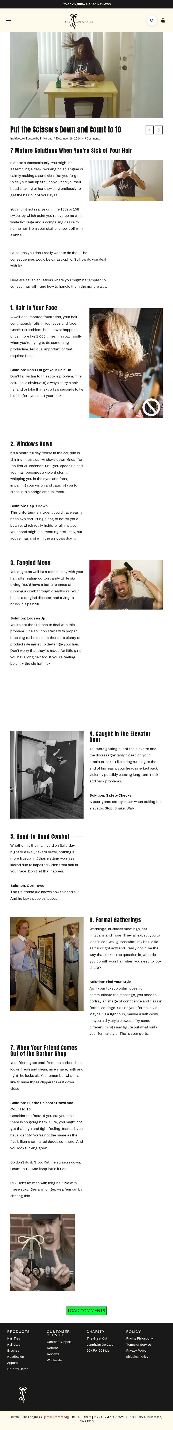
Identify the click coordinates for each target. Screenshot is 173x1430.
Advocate (19, 138)
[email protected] (56, 1417)
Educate (31, 138)
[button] (8, 20)
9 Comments (92, 138)
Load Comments (86, 1311)
